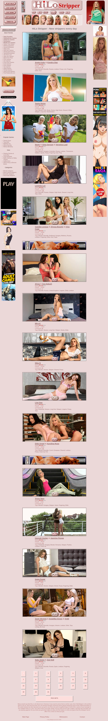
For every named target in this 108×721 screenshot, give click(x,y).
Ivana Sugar (40, 579)
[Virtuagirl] (8, 133)
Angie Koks (40, 62)
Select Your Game (8, 44)
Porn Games (7, 59)
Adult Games (7, 68)
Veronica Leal (61, 145)
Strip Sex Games (8, 56)
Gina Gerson (47, 145)
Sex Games (6, 61)
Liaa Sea (38, 403)
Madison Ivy (7, 143)
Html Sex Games (8, 50)
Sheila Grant (7, 140)
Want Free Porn (8, 58)
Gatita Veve (6, 161)
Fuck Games (7, 64)
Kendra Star (52, 62)
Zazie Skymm (41, 619)
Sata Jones (40, 660)
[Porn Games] (100, 115)
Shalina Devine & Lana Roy (8, 154)
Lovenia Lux (40, 186)
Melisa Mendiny (8, 146)
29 (43, 108)
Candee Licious (41, 227)
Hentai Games (7, 70)
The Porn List (7, 55)
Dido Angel (39, 444)
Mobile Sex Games (9, 42)
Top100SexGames (9, 53)
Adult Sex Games (9, 39)
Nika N (38, 363)
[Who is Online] (100, 35)
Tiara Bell (6, 142)
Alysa (37, 284)
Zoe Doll (50, 660)
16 (43, 191)
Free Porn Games (8, 62)
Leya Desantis (7, 156)
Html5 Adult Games (9, 51)
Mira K (38, 323)
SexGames (6, 41)
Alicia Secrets (7, 145)
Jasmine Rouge (57, 538)
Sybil (67, 619)
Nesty (37, 145)
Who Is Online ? (100, 36)
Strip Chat (6, 48)
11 (43, 543)
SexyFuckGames (8, 47)
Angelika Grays (55, 619)
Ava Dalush (47, 284)
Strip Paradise (7, 36)
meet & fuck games (9, 71)
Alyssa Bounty (57, 227)
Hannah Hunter (41, 538)
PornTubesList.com (9, 73)
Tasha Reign (40, 104)
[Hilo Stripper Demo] (8, 208)
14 (43, 449)
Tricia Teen (39, 499)
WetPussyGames (8, 45)
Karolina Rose (53, 444)
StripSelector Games (10, 38)
